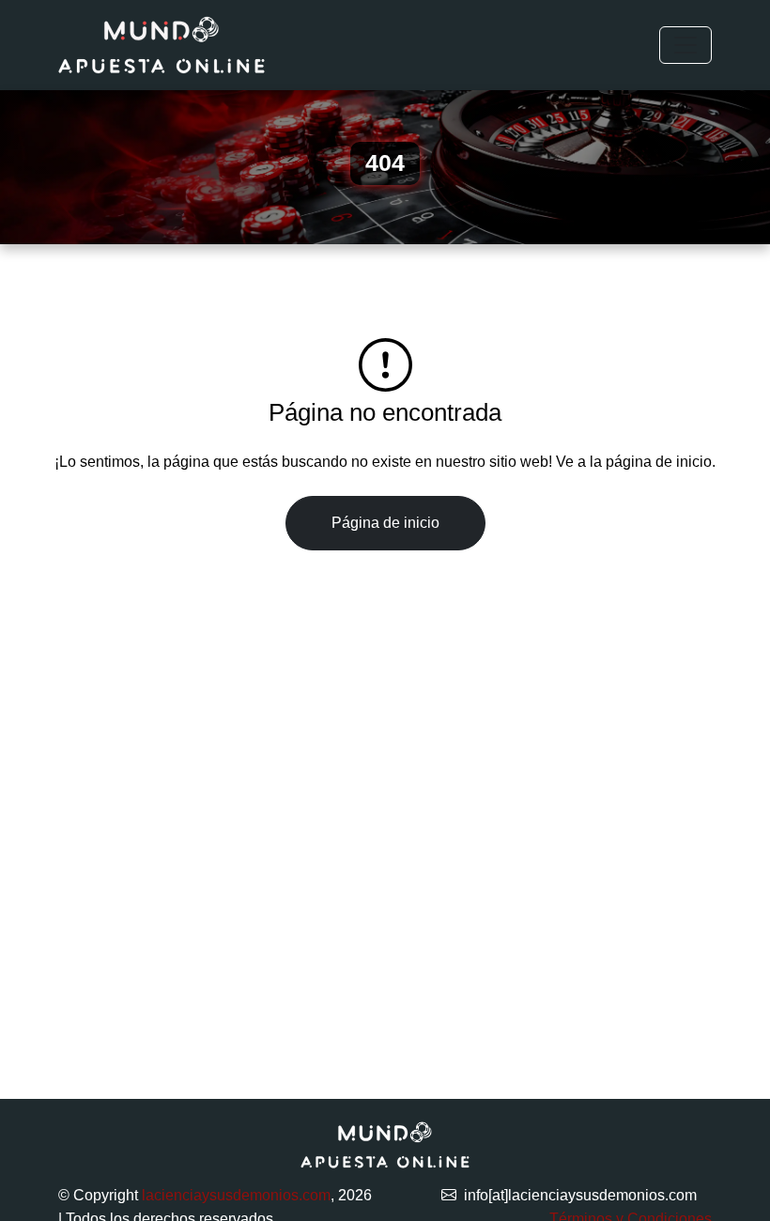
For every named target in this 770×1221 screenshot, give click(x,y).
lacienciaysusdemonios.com (236, 1195)
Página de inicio (385, 523)
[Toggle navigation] (685, 45)
